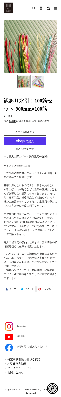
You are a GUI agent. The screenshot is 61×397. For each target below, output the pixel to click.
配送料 (12, 121)
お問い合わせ (15, 372)
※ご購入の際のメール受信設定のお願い (26, 156)
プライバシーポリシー (21, 368)
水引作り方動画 (16, 363)
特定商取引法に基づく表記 (23, 359)
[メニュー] (55, 8)
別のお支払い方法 (25, 149)
